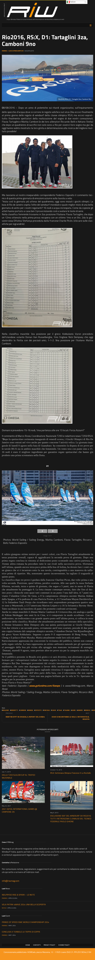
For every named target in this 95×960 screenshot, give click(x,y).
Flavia (54, 710)
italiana (67, 710)
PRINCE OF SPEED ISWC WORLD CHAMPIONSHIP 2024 (25, 922)
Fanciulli (46, 710)
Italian (73, 2)
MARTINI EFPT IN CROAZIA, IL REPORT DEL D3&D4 (25, 716)
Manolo (87, 710)
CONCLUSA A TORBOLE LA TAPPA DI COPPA (21, 931)
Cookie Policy (64, 945)
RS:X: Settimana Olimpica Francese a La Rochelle (70, 772)
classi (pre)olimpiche (16, 51)
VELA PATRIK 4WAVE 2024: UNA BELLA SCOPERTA (24, 904)
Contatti (37, 945)
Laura (73, 710)
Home (27, 945)
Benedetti (14, 710)
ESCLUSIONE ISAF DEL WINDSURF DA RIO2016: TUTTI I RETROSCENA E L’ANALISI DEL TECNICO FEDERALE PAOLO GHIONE (70, 818)
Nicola (4, 908)
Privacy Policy (49, 945)
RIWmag (4, 51)
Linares (80, 710)
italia (60, 710)
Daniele (30, 710)
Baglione (5, 710)
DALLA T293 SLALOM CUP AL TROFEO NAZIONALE (18, 776)
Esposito (38, 710)
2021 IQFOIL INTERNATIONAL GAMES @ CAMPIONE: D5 (19, 810)
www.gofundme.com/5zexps (44, 686)
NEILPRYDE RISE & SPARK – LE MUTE (18, 894)
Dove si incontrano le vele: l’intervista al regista (70, 717)
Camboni (23, 710)
